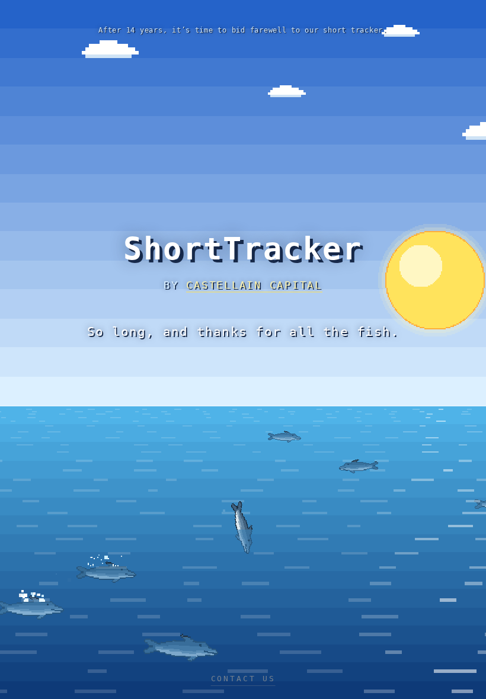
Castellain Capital (254, 285)
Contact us (243, 678)
